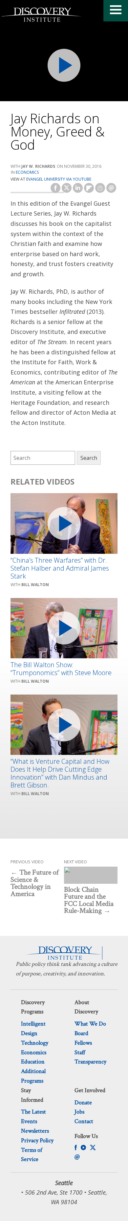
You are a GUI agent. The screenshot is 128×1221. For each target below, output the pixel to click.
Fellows (83, 1043)
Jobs (79, 1112)
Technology (34, 1043)
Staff (80, 1052)
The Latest (33, 1112)
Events (29, 1121)
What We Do (90, 1023)
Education (33, 1061)
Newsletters (35, 1131)
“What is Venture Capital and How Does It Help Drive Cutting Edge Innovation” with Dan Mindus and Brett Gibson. (60, 773)
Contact (84, 1121)
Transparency (90, 1061)
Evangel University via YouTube (58, 179)
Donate (83, 1102)
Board (81, 1033)
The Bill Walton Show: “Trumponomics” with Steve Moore (61, 669)
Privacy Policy (37, 1140)
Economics (27, 172)
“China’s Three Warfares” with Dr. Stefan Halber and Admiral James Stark (60, 568)
